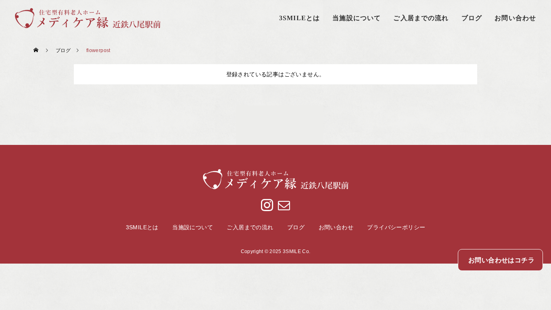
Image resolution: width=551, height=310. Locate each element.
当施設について (356, 18)
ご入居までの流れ (421, 18)
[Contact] (284, 205)
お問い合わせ (515, 18)
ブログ (471, 18)
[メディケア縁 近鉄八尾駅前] (88, 18)
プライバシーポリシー (396, 227)
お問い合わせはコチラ (501, 260)
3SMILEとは (299, 18)
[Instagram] (267, 205)
